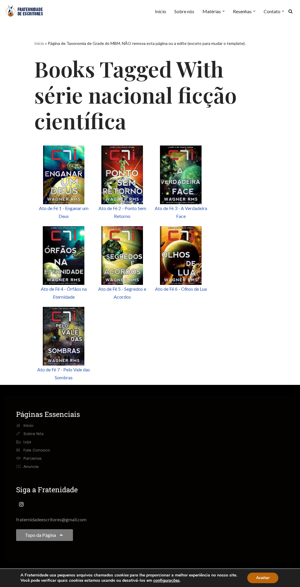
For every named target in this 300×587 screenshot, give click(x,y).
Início (160, 11)
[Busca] (290, 11)
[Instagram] (21, 504)
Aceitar (263, 578)
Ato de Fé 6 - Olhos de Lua (181, 289)
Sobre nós (184, 11)
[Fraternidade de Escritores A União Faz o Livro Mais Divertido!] (27, 11)
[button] (223, 11)
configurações (166, 580)
